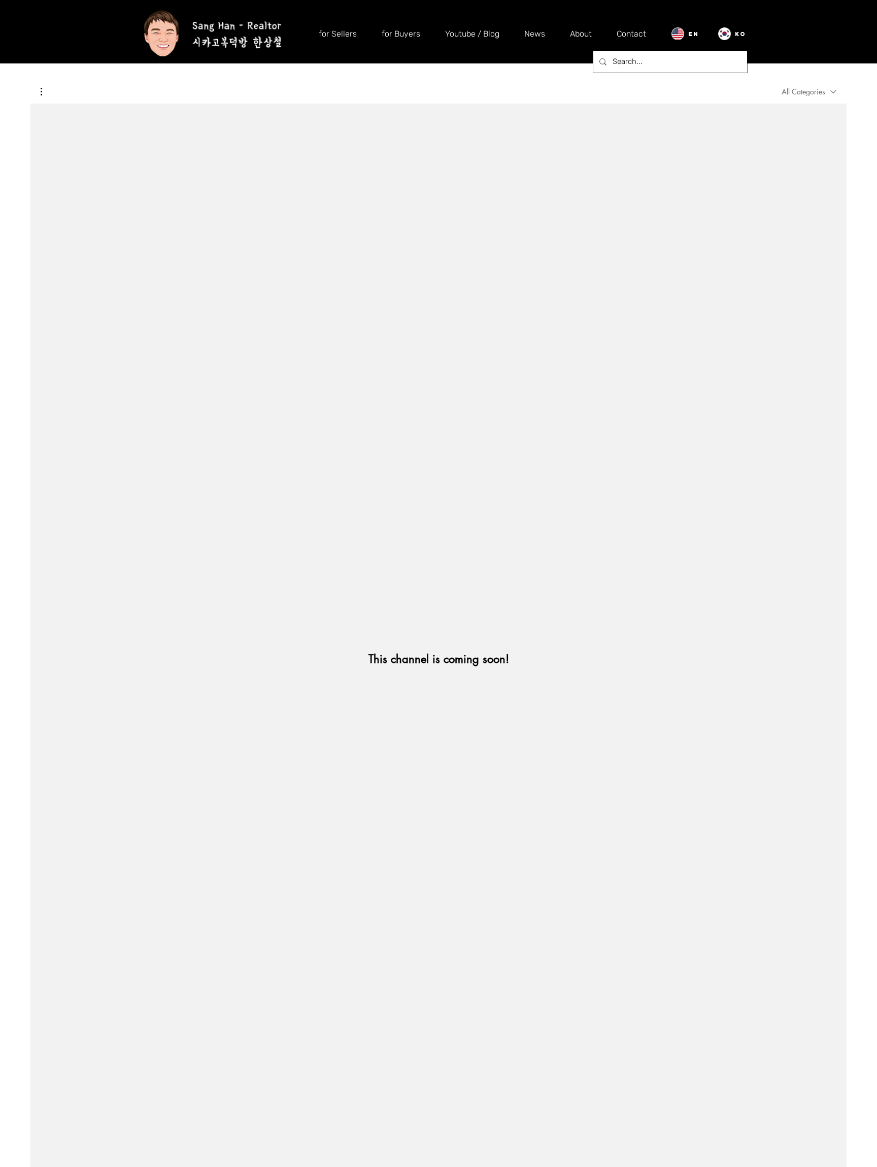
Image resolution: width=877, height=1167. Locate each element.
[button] (46, 91)
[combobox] (809, 91)
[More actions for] (46, 91)
